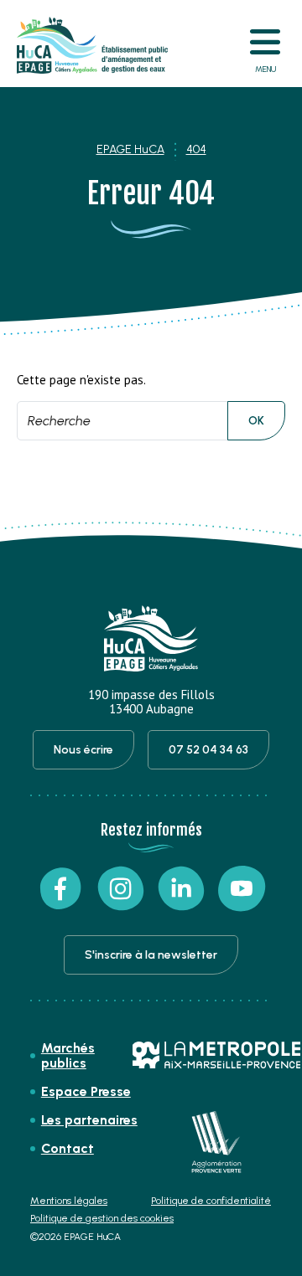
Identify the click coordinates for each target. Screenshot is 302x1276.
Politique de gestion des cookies (102, 1218)
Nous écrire (83, 750)
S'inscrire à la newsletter (151, 955)
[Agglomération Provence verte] (216, 1142)
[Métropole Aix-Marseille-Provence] (216, 1054)
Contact (67, 1148)
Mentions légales (68, 1201)
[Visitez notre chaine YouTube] (241, 888)
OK (256, 421)
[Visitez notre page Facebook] (60, 888)
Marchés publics (68, 1055)
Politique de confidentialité (211, 1201)
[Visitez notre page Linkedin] (181, 888)
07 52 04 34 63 (208, 750)
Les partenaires (89, 1120)
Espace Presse (86, 1091)
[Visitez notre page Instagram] (121, 888)
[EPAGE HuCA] (92, 45)
